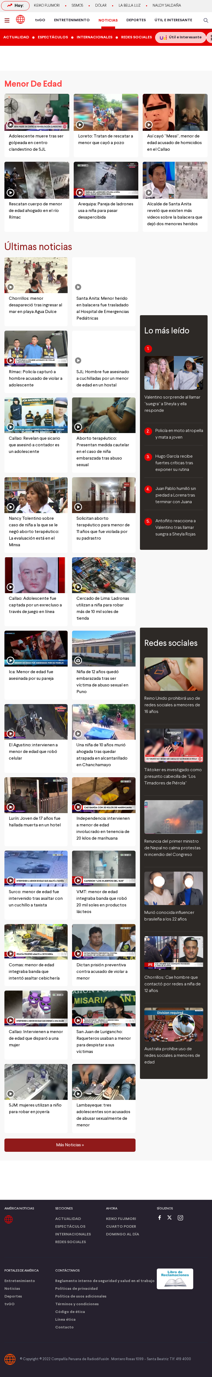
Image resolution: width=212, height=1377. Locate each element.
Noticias (12, 1289)
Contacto (64, 1327)
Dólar (101, 5)
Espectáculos (70, 1227)
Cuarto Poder (121, 1227)
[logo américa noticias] (20, 19)
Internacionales (73, 1234)
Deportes (13, 1296)
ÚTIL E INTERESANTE (173, 20)
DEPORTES (136, 20)
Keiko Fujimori (47, 5)
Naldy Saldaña (167, 5)
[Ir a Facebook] (161, 1218)
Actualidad (68, 1219)
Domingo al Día (122, 1234)
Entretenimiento (19, 1281)
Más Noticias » (70, 1145)
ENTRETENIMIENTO (72, 20)
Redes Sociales (70, 1242)
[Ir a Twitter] (171, 1218)
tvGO (40, 20)
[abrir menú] (8, 20)
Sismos (77, 5)
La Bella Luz (130, 5)
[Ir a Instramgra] (182, 1218)
